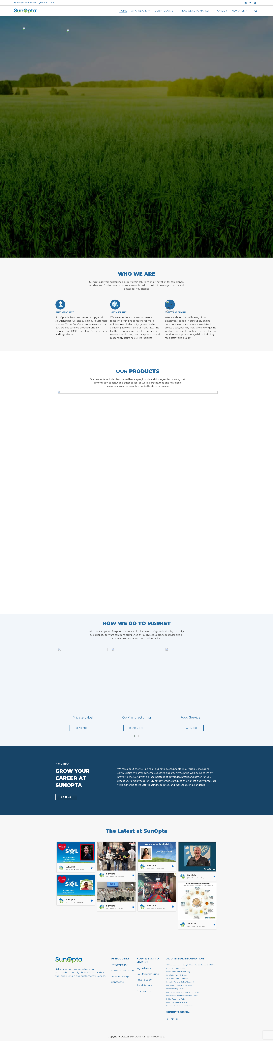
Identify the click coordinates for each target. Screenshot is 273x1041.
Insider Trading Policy (175, 989)
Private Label (144, 979)
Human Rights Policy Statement (179, 985)
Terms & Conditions (123, 970)
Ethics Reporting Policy (176, 999)
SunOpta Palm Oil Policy (176, 975)
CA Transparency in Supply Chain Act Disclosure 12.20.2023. (191, 965)
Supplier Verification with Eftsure (179, 1006)
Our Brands (143, 991)
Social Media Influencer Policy (178, 972)
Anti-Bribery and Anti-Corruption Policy (183, 992)
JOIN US (66, 797)
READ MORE (83, 728)
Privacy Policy (119, 964)
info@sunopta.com (26, 2)
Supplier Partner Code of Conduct (180, 982)
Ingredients (143, 968)
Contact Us (118, 982)
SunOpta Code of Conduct (177, 978)
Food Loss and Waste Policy (177, 1002)
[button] (76, 857)
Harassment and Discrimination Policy (182, 995)
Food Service (144, 985)
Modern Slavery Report (175, 968)
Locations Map (120, 976)
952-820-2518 (48, 2)
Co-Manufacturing (147, 974)
